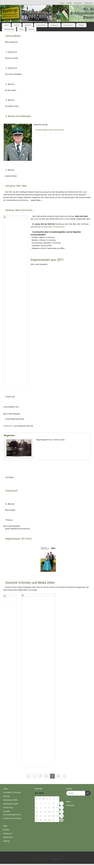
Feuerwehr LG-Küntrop (12, 792)
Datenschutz (88, 3)
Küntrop (6, 796)
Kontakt (69, 3)
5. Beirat (10, 169)
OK (87, 793)
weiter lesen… (37, 200)
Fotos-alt (10, 396)
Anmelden (70, 805)
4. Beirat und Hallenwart (18, 116)
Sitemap (6, 841)
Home (62, 3)
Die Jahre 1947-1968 (16, 185)
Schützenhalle (9, 29)
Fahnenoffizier (13, 35)
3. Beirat (10, 100)
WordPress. (73, 859)
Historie (16, 25)
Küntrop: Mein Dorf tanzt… (20, 210)
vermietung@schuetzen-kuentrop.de (49, 130)
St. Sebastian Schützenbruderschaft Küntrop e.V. (33, 859)
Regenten (7, 426)
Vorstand (28, 25)
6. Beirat (10, 503)
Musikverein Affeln (10, 800)
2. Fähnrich (11, 68)
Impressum (78, 3)
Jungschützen (68, 25)
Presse (9, 519)
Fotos (21, 29)
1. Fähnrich (11, 52)
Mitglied (81, 25)
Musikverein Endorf (10, 804)
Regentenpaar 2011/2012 (19, 538)
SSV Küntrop (8, 807)
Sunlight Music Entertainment (53, 227)
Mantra (64, 859)
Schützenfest (40, 25)
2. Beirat (10, 84)
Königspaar (54, 25)
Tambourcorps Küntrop (12, 818)
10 (58, 776)
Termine (31, 29)
